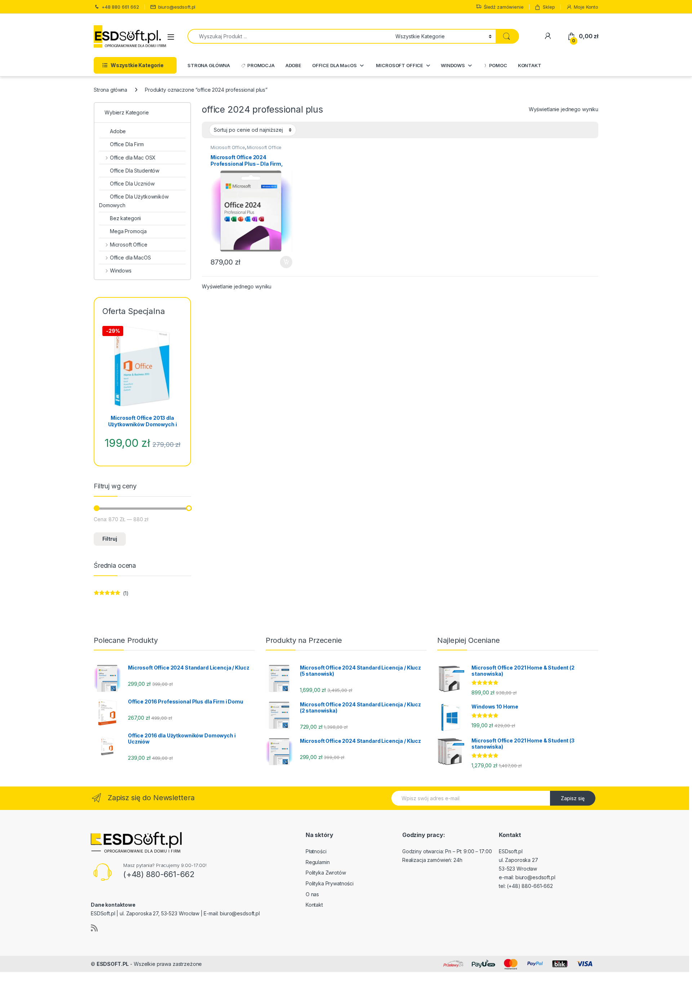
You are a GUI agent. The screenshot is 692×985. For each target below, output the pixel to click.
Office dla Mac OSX (133, 157)
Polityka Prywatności (330, 883)
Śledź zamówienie (504, 7)
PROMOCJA (261, 65)
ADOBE (293, 65)
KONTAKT (529, 65)
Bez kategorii (125, 218)
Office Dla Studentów (134, 170)
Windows (121, 270)
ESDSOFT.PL (113, 964)
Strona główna (110, 90)
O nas (312, 894)
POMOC (498, 65)
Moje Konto (586, 7)
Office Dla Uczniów (132, 183)
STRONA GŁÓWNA (208, 65)
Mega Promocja (128, 231)
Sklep (549, 7)
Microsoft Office (227, 147)
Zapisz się (573, 798)
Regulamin (318, 862)
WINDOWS (453, 65)
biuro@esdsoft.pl (177, 7)
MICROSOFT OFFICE (399, 65)
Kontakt (314, 905)
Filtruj (109, 539)
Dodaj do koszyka (282, 262)
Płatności (316, 851)
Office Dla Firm (127, 144)
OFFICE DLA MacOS (334, 65)
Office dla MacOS (130, 257)
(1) (111, 595)
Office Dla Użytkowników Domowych (134, 200)
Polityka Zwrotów (326, 872)
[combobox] (289, 36)
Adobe (118, 131)
